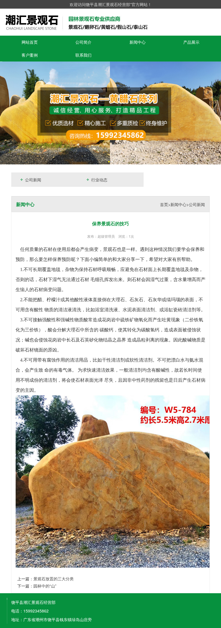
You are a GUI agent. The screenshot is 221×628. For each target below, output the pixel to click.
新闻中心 (137, 42)
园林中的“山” (44, 586)
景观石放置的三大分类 (53, 578)
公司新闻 (32, 180)
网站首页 (30, 42)
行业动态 (98, 180)
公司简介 (83, 42)
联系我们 (83, 55)
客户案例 (30, 55)
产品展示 (191, 42)
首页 (164, 204)
